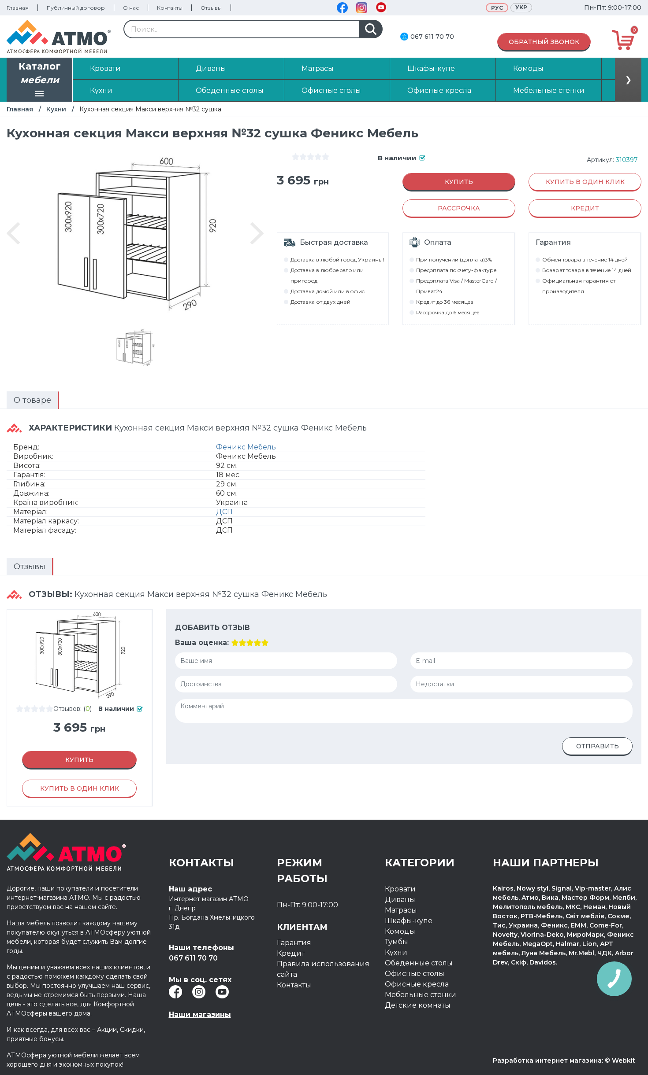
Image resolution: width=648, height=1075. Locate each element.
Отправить (597, 746)
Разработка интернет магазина (547, 1060)
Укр (521, 7)
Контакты (169, 7)
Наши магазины (200, 1014)
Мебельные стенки (420, 994)
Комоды (400, 931)
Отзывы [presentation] (29, 566)
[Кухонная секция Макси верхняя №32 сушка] (134, 347)
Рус (497, 7)
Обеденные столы (419, 963)
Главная (18, 7)
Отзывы (211, 7)
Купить (459, 182)
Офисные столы (414, 973)
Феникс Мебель (246, 447)
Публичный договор (76, 7)
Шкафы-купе (408, 921)
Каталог (40, 73)
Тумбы (396, 942)
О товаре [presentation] (32, 400)
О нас (131, 7)
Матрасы (401, 910)
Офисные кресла (417, 984)
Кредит (291, 953)
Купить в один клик (585, 182)
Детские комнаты (418, 1005)
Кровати (400, 889)
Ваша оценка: (202, 642)
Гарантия (294, 943)
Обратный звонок (544, 42)
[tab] (33, 400)
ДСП (224, 512)
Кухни (56, 109)
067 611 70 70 (432, 36)
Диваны (400, 899)
